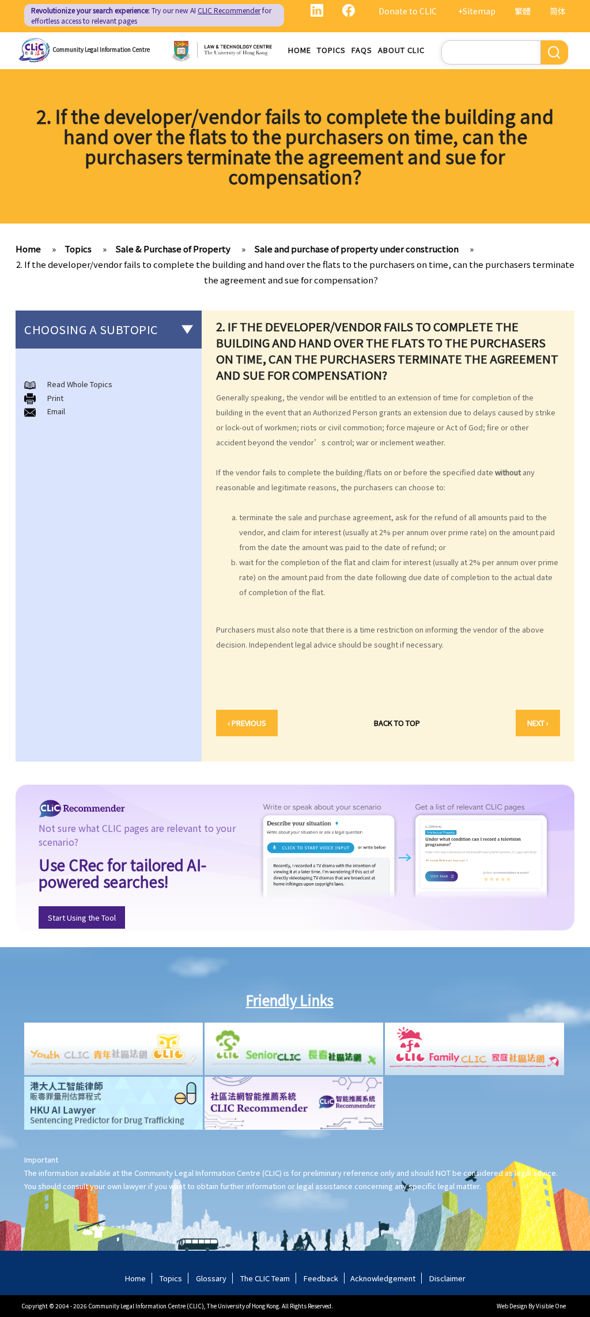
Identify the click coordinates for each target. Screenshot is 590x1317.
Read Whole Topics (79, 384)
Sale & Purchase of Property (172, 249)
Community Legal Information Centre (101, 49)
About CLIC (401, 49)
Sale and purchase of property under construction (356, 249)
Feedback (321, 1278)
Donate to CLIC (408, 11)
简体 (558, 11)
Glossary (211, 1278)
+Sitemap (477, 11)
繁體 (523, 11)
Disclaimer (447, 1278)
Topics (331, 49)
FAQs (361, 49)
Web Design (512, 1305)
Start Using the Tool (82, 917)
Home (299, 49)
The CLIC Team (265, 1278)
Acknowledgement (382, 1278)
